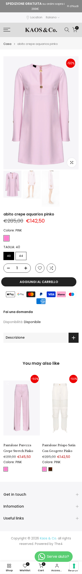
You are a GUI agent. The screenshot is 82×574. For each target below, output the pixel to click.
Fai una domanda (18, 312)
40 (9, 256)
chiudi (74, 6)
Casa (7, 43)
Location (36, 17)
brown (50, 469)
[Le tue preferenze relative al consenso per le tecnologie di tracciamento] (74, 566)
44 (21, 256)
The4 (58, 544)
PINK (6, 238)
